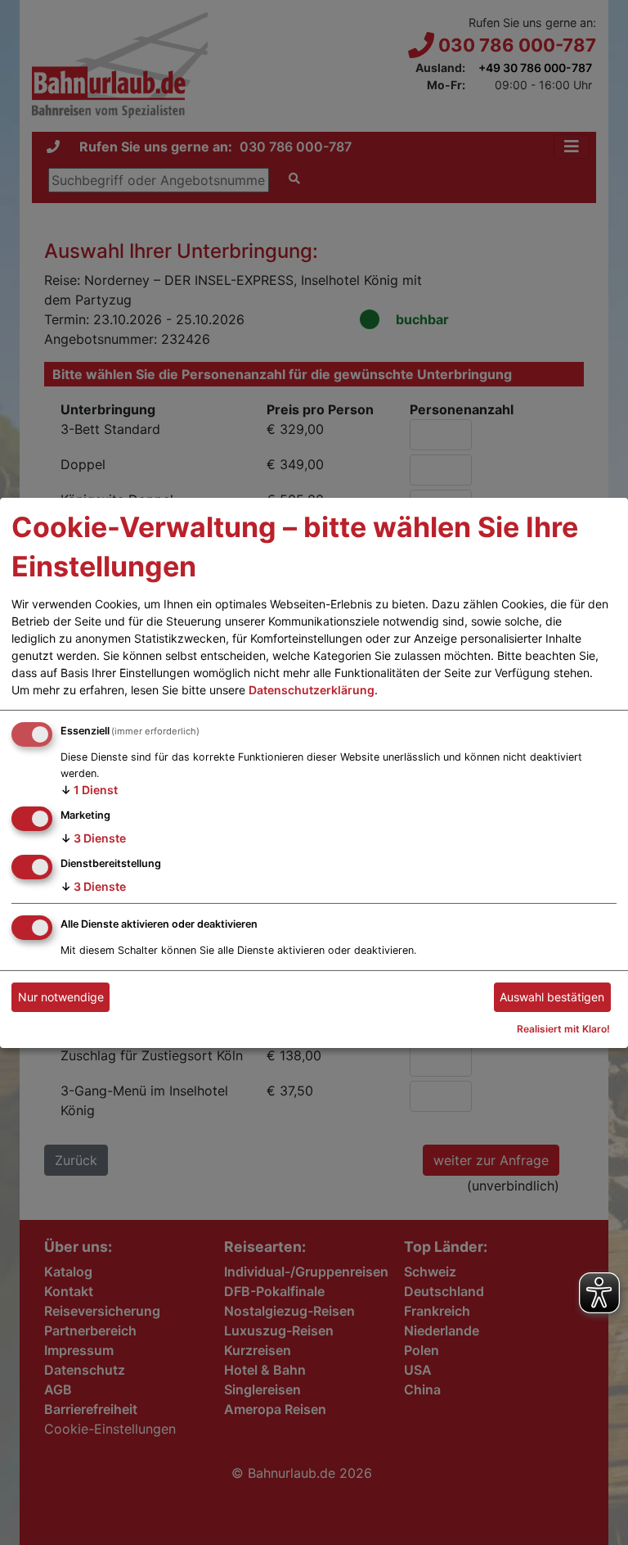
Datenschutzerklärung (312, 690)
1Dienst (89, 790)
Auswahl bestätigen (552, 997)
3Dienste (93, 838)
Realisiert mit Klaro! (563, 1029)
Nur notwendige (61, 997)
